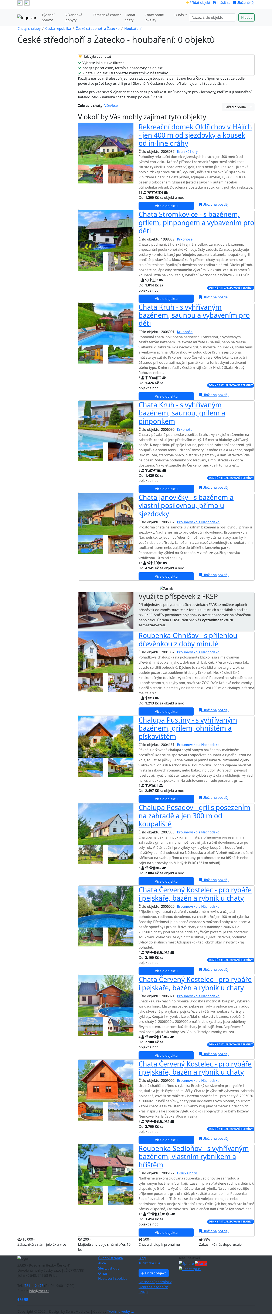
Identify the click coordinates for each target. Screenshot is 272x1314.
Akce (114, 105)
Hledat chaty (130, 17)
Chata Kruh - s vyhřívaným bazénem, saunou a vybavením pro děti (194, 315)
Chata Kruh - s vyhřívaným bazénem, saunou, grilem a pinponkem (182, 413)
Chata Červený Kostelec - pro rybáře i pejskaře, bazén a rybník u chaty (195, 893)
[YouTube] (26, 1299)
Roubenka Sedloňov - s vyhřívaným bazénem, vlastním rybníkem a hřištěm (194, 1156)
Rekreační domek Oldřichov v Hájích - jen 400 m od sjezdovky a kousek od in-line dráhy (195, 135)
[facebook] (20, 2)
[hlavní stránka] (27, 17)
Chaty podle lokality (154, 17)
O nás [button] (179, 15)
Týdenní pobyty (48, 17)
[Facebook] (18, 1299)
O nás (103, 1273)
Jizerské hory (187, 151)
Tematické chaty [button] (106, 15)
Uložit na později (215, 204)
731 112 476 (33, 1285)
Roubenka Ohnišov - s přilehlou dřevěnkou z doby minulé (188, 639)
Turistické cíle (149, 1263)
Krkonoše (185, 239)
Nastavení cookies (112, 1278)
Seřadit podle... (236, 107)
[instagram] (27, 2)
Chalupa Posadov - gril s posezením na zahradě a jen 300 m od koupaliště (194, 815)
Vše (107, 105)
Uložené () (245, 2)
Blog (142, 1258)
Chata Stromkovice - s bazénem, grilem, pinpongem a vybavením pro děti (196, 222)
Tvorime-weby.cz (120, 1311)
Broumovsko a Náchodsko (198, 522)
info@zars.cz (39, 1290)
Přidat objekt (199, 2)
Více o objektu (166, 205)
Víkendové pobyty (73, 17)
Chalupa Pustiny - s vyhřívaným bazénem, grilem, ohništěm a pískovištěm (188, 728)
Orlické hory (187, 1173)
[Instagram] (22, 1299)
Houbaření (133, 28)
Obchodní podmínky (155, 1282)
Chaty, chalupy (29, 28)
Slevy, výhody (108, 1268)
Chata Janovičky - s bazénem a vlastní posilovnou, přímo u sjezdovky (186, 505)
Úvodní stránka (110, 1258)
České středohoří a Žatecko (98, 28)
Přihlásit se (222, 2)
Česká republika (58, 28)
